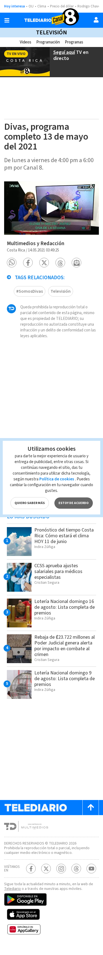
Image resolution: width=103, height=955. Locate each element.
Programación (48, 42)
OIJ (31, 6)
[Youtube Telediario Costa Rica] (91, 868)
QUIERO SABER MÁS (30, 503)
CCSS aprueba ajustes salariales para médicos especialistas (58, 571)
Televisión (51, 32)
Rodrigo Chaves (89, 6)
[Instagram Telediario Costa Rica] (61, 868)
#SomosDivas (29, 291)
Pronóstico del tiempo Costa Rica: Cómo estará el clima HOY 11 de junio (64, 536)
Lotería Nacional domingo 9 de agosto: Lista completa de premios (64, 678)
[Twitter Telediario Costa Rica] (46, 868)
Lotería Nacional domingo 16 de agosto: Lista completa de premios (64, 607)
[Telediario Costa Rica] (51, 20)
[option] (51, 208)
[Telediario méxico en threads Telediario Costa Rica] (76, 868)
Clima (41, 6)
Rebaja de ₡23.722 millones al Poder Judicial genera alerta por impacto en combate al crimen (64, 646)
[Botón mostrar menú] (7, 20)
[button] (11, 262)
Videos (25, 42)
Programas (74, 42)
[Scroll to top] (90, 807)
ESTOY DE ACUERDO (74, 503)
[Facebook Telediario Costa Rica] (31, 868)
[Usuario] (96, 20)
